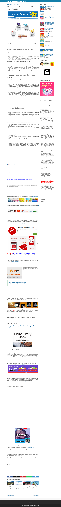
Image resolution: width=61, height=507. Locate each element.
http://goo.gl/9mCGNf (30, 447)
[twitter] (16, 476)
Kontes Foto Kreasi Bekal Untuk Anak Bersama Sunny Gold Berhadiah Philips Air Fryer (49, 44)
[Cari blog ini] (53, 1)
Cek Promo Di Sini (11, 164)
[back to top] (59, 505)
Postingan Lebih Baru (10, 495)
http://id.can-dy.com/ (16, 261)
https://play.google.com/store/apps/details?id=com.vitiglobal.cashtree (16, 223)
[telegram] (35, 476)
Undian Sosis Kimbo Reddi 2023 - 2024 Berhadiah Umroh (17, 282)
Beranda (30, 502)
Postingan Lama (35, 495)
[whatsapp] (29, 476)
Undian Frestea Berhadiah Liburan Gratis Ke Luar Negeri (17, 283)
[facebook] (10, 476)
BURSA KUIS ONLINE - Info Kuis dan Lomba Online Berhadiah (32, 505)
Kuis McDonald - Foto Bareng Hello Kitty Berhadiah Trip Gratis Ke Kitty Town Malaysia (49, 17)
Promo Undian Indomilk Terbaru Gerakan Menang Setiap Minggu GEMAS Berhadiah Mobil (49, 23)
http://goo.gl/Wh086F (35, 196)
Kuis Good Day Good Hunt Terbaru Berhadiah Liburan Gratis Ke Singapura (48, 34)
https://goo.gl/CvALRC (21, 364)
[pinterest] (23, 476)
